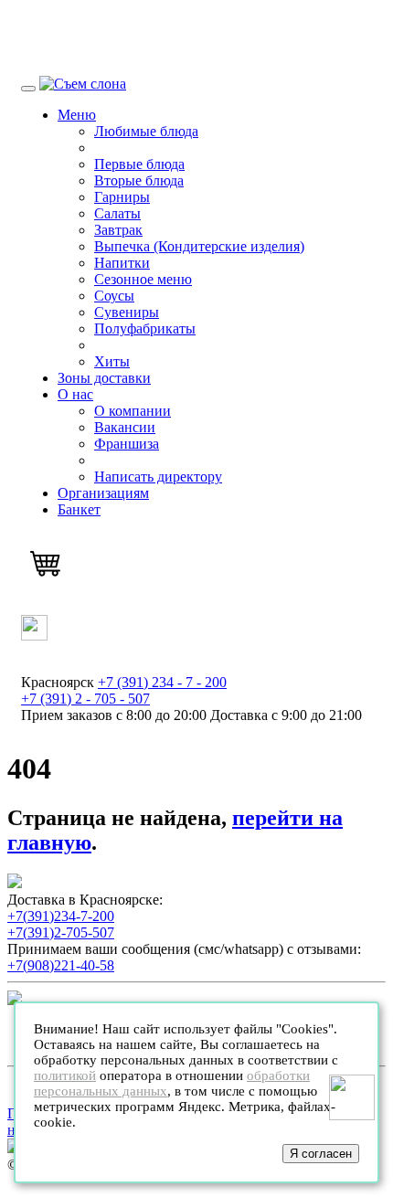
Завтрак (118, 230)
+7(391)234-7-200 (60, 916)
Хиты (112, 361)
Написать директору (158, 476)
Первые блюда (139, 164)
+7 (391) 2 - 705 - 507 (85, 698)
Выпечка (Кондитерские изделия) (199, 246)
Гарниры (122, 197)
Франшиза (126, 443)
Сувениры (126, 312)
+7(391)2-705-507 (60, 932)
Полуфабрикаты (145, 328)
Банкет (79, 509)
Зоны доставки (104, 378)
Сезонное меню (143, 279)
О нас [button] (75, 394)
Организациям (103, 493)
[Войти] (34, 635)
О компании (132, 410)
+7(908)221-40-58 (60, 965)
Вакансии (124, 427)
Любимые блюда (146, 131)
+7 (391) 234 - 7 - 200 (162, 682)
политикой (65, 1075)
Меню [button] (77, 114)
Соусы (114, 295)
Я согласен (321, 1153)
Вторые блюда (139, 180)
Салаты (117, 213)
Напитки (122, 262)
